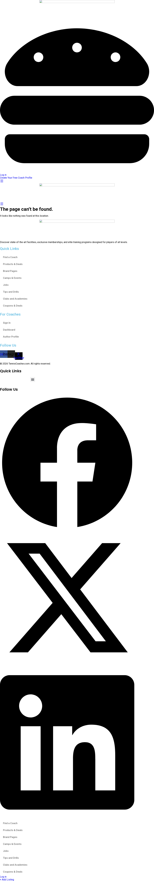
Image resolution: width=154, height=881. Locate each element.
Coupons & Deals (12, 305)
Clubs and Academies (15, 298)
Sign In (7, 322)
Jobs (6, 284)
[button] (32, 379)
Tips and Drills (11, 291)
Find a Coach (10, 257)
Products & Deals (13, 264)
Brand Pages (10, 271)
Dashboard (9, 329)
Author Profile (11, 336)
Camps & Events (12, 278)
